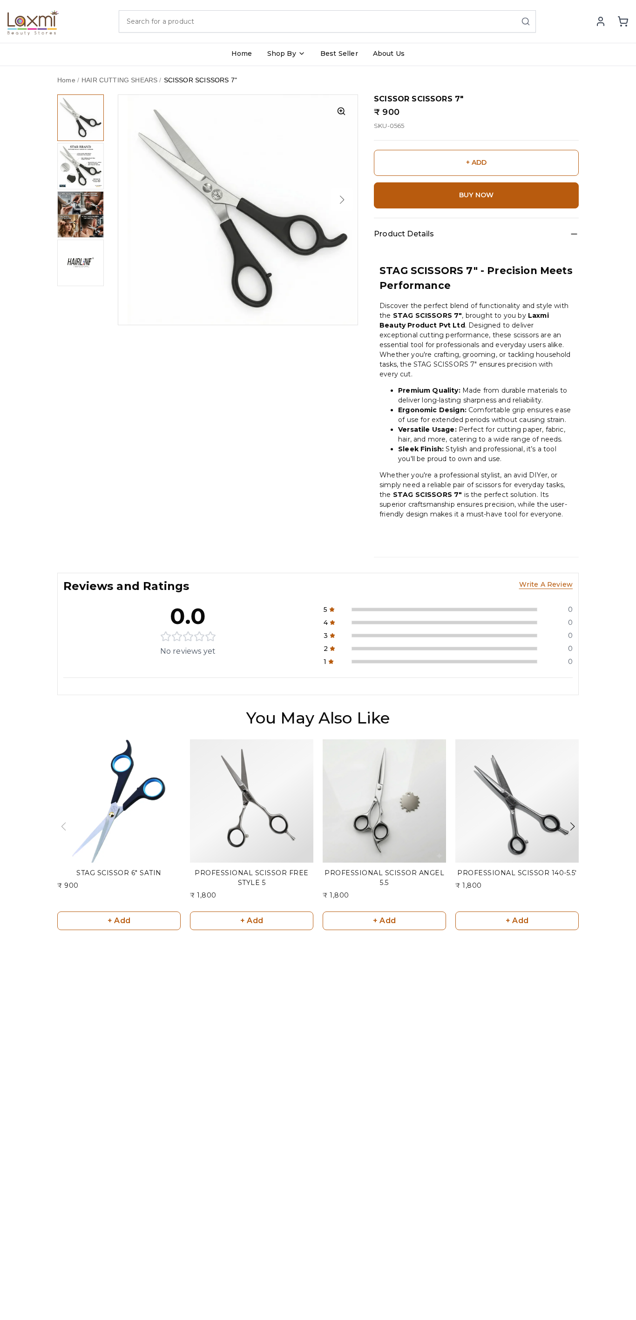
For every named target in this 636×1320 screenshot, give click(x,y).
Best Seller (339, 53)
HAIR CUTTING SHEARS (119, 80)
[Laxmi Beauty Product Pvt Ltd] (33, 21)
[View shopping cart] (623, 21)
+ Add (119, 920)
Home (241, 53)
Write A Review (546, 584)
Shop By (281, 53)
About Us (389, 53)
